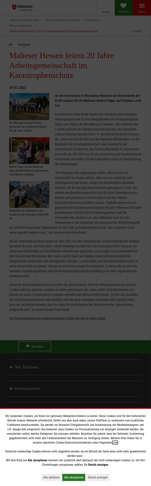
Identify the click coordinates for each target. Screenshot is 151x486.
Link (115, 442)
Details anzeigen (99, 477)
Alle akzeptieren (74, 477)
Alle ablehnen (52, 477)
